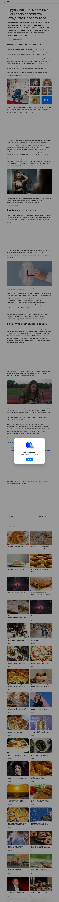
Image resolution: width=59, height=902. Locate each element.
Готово (29, 459)
